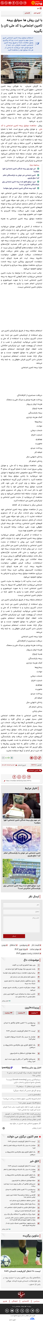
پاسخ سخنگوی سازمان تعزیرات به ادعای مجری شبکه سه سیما (19, 982)
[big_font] (11, 757)
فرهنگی (15, 1301)
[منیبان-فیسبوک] (13, 3)
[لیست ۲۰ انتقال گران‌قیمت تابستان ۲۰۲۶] (21, 1254)
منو (38, 8)
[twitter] (24, 777)
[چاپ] (35, 758)
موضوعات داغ (31, 960)
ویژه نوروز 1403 (20, 949)
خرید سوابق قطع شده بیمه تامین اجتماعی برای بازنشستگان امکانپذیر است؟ (21, 887)
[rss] (6, 3)
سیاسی (37, 1301)
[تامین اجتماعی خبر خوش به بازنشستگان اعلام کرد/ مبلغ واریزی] (21, 838)
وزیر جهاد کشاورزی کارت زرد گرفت (23, 965)
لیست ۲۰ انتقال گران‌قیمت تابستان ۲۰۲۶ (20, 1031)
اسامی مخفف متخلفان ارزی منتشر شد (22, 1201)
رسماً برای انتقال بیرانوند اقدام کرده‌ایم (22, 1204)
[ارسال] (31, 758)
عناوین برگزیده (31, 1236)
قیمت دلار (35, 945)
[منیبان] (36, 3)
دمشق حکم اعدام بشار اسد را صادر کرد (22, 977)
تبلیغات (22, 1306)
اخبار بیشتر (5, 1001)
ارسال (14, 936)
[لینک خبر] (39, 758)
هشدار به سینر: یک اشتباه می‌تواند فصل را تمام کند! (19, 1146)
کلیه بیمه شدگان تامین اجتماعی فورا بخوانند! (19, 188)
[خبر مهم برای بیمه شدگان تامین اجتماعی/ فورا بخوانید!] (21, 805)
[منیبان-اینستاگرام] (21, 3)
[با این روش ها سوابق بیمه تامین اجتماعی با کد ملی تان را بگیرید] (29, 777)
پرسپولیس (24, 945)
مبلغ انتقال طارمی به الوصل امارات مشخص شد (19, 1207)
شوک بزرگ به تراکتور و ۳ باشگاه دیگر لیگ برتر (19, 1214)
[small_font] (3, 757)
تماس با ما (15, 1306)
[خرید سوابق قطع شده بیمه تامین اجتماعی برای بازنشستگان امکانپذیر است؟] (21, 871)
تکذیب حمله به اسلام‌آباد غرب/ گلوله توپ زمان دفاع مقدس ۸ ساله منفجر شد (19, 995)
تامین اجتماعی (33, 770)
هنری (5, 1301)
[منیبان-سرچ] (37, 1310)
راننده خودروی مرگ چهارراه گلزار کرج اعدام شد (20, 969)
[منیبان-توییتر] (17, 3)
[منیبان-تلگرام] (24, 3)
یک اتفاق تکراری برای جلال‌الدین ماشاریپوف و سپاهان (20, 1153)
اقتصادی (25, 1301)
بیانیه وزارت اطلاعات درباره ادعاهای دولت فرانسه (19, 973)
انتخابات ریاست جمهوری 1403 (27, 953)
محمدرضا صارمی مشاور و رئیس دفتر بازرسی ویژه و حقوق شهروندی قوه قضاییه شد (20, 1219)
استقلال (13, 945)
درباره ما (29, 1306)
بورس (4, 945)
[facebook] (14, 777)
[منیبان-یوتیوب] (9, 3)
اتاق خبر (34, 1161)
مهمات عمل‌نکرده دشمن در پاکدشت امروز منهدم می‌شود (19, 989)
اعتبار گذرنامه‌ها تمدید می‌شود (25, 1211)
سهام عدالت (34, 949)
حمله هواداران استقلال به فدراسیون (22, 1053)
